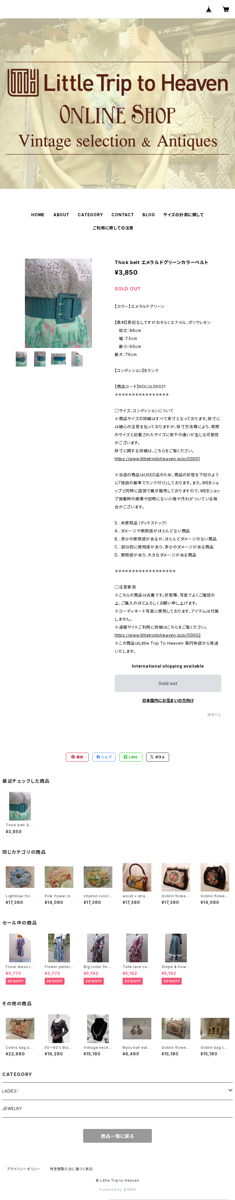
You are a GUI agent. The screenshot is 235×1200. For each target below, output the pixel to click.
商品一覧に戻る (117, 1136)
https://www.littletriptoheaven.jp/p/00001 (157, 458)
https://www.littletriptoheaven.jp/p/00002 (158, 635)
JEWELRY (12, 1108)
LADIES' (10, 1091)
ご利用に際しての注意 (113, 227)
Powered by (111, 1189)
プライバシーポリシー (24, 1169)
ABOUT (61, 214)
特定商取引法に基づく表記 (71, 1169)
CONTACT (122, 214)
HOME (38, 214)
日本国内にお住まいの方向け (168, 700)
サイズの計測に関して (183, 214)
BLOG (148, 214)
